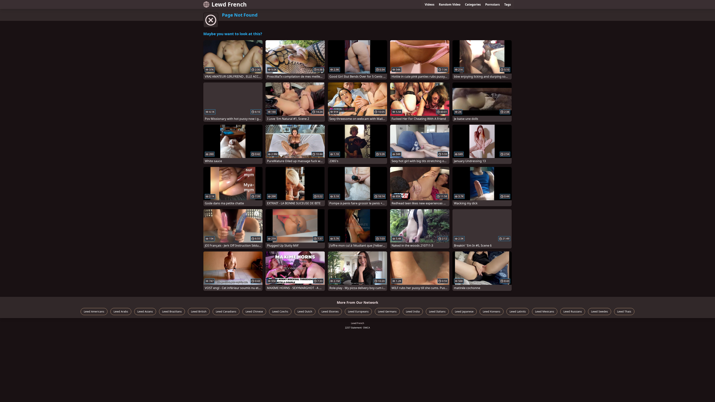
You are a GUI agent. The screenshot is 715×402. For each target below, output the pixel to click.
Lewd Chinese (254, 311)
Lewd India (413, 311)
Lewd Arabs (121, 311)
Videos (429, 4)
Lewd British (198, 311)
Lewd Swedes (599, 311)
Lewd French (229, 4)
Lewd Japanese (464, 311)
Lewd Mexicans (544, 311)
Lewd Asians (145, 311)
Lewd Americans (94, 311)
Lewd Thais (624, 311)
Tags (507, 4)
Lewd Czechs (280, 311)
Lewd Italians (437, 311)
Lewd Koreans (491, 311)
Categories (473, 4)
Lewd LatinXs (518, 311)
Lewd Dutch (305, 311)
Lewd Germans (387, 311)
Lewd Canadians (226, 311)
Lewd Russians (572, 311)
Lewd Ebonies (330, 311)
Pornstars (492, 4)
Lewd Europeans (358, 311)
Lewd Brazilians (172, 311)
